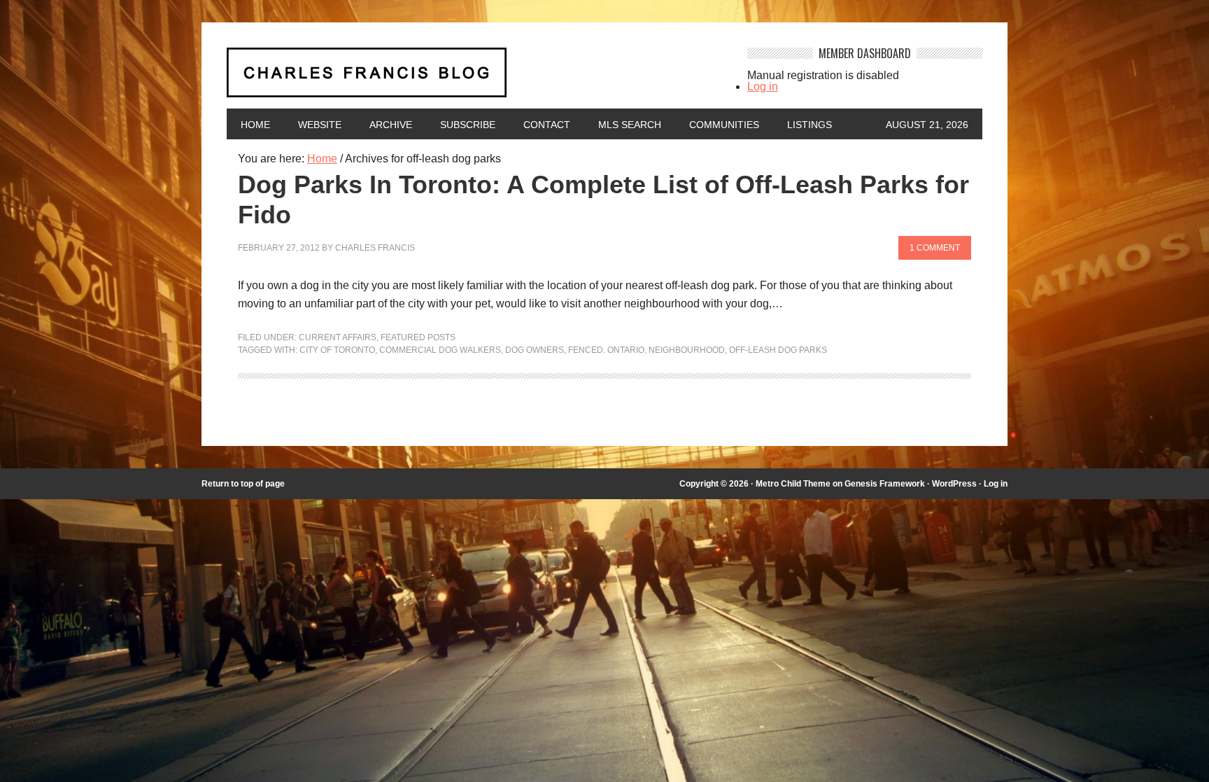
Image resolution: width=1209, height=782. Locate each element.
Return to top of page (243, 484)
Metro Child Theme (793, 484)
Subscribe (467, 124)
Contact (546, 124)
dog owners (534, 350)
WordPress (954, 484)
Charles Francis (375, 248)
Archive (390, 124)
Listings (809, 124)
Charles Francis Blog (474, 78)
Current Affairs (337, 337)
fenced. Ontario (606, 350)
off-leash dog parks (778, 350)
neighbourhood (687, 350)
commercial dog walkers (440, 350)
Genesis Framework (884, 484)
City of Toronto (337, 350)
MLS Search (629, 124)
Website (319, 124)
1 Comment (935, 248)
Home (255, 124)
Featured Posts (418, 337)
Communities (724, 124)
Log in (762, 86)
